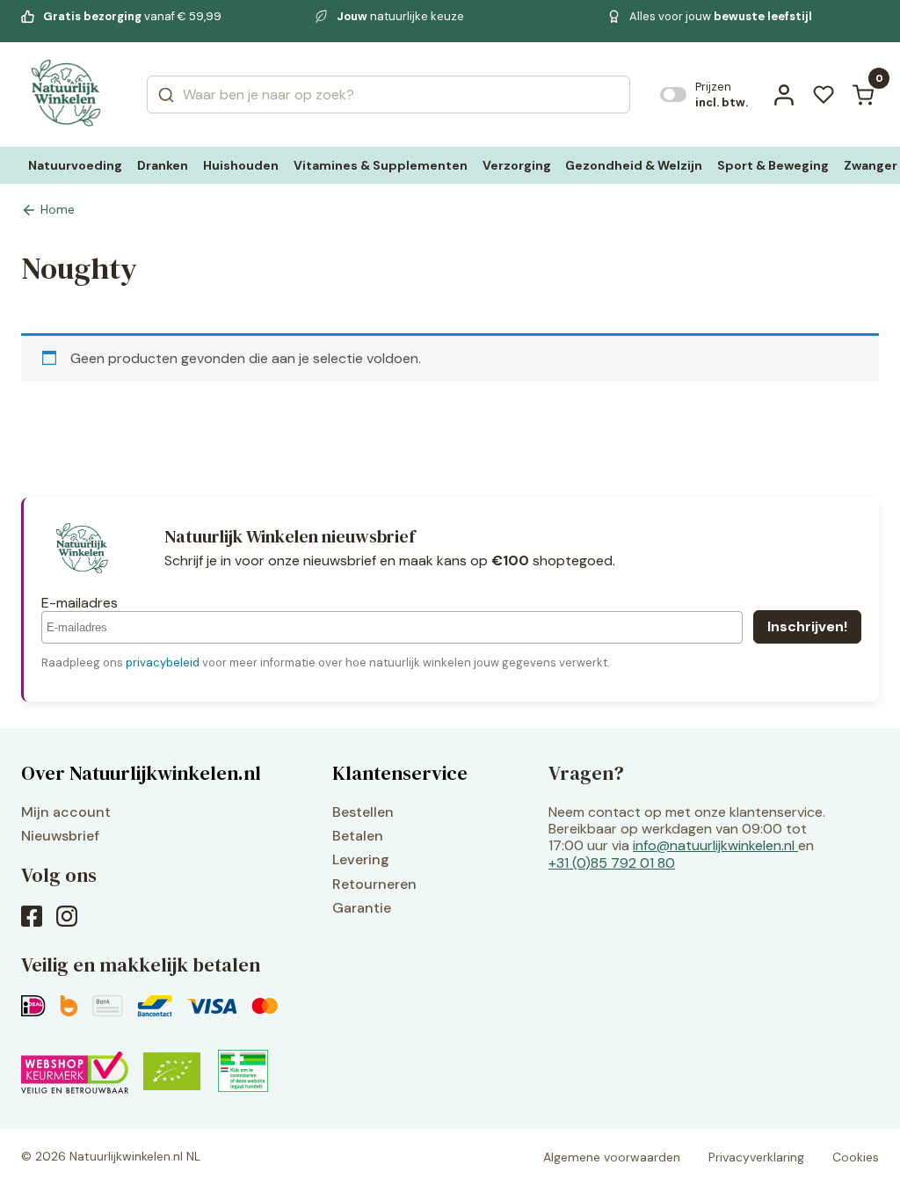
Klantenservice (400, 773)
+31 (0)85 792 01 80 (611, 863)
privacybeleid (163, 662)
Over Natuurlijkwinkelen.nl (141, 773)
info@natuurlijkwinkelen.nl (714, 845)
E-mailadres (79, 602)
